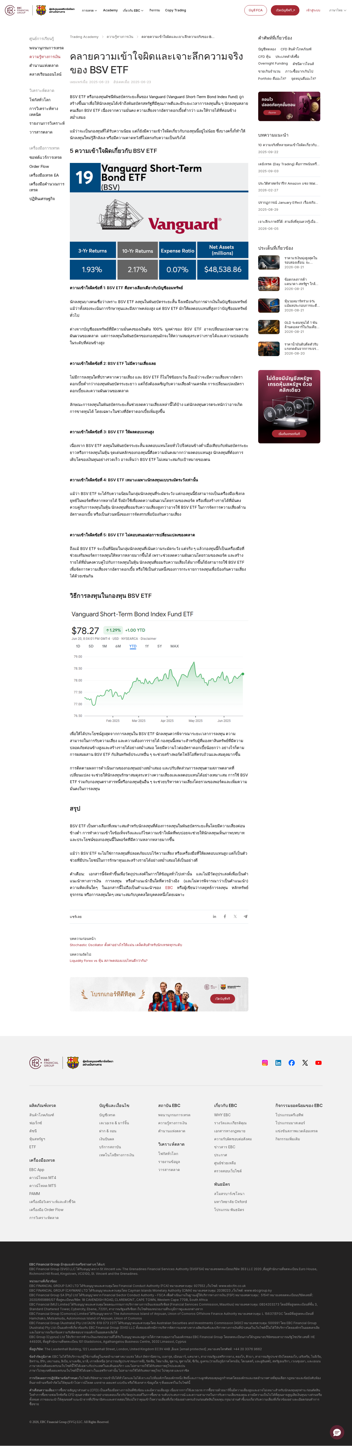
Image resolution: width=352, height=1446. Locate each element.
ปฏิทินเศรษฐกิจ (42, 198)
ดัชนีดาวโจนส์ (303, 64)
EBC (169, 887)
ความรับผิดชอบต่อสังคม (233, 1139)
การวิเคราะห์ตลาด (44, 1217)
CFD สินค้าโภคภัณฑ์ (296, 49)
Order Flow (39, 166)
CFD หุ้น (264, 56)
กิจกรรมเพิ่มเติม (287, 1139)
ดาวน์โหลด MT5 (42, 1185)
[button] (337, 1432)
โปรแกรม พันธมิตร (229, 1209)
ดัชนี (33, 1131)
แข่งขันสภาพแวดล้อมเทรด (296, 1131)
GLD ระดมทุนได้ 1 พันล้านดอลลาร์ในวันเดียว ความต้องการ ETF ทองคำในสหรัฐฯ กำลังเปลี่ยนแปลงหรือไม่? (301, 324)
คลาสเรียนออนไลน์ (45, 74)
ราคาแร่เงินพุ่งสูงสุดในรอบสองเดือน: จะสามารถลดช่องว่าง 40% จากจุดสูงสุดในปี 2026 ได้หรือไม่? (300, 260)
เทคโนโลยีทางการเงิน (116, 1155)
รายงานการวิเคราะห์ (47, 123)
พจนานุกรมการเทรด (46, 47)
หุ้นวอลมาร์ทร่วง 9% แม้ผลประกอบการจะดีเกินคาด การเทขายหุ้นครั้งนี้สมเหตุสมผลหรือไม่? (301, 303)
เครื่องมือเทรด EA (44, 175)
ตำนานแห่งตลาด (43, 65)
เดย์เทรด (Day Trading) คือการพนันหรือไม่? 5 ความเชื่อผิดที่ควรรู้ (289, 164)
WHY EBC (222, 1115)
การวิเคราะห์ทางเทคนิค (43, 111)
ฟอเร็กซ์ (35, 1123)
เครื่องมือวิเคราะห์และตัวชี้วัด (52, 1201)
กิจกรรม (154, 10)
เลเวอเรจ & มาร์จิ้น (114, 1123)
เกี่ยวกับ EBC (131, 10)
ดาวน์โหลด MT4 (42, 1177)
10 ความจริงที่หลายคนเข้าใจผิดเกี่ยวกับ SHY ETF (289, 145)
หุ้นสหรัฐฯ (37, 1139)
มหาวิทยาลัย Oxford (230, 1201)
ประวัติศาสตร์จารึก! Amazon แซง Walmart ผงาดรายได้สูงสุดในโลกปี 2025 (289, 183)
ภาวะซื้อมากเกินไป (299, 71)
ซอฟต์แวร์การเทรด (45, 157)
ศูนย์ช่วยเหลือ (225, 1163)
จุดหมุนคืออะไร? (303, 78)
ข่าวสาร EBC (224, 1147)
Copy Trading (175, 10)
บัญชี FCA (256, 10)
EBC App (36, 1169)
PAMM (34, 1193)
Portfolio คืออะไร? (272, 78)
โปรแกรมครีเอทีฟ (289, 1115)
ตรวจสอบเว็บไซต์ (228, 1171)
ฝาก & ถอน (107, 1131)
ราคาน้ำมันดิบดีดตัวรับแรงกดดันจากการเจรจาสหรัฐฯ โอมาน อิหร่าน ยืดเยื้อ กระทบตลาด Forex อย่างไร (302, 346)
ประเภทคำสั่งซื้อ (287, 56)
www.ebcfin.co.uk (232, 1286)
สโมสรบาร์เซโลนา (229, 1193)
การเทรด (88, 10)
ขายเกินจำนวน (269, 71)
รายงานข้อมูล (169, 1161)
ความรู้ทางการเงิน (44, 56)
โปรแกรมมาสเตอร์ (290, 1123)
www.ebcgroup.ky (258, 1290)
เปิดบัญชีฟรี (284, 10)
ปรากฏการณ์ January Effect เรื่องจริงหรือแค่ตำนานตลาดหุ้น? (289, 202)
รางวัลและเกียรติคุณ (230, 1123)
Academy (110, 10)
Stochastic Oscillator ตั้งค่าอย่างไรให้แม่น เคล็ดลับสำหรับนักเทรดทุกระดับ (126, 945)
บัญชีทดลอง (267, 49)
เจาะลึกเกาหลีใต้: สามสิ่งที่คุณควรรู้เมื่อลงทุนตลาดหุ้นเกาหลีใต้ (289, 221)
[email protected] (193, 1349)
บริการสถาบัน (110, 1147)
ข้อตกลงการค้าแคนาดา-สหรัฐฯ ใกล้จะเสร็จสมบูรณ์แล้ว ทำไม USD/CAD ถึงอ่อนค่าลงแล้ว (301, 281)
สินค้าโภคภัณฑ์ (41, 1115)
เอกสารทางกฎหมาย (229, 1131)
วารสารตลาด (41, 132)
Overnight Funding (273, 63)
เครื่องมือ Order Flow (46, 1209)
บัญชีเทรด (107, 1115)
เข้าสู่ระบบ (313, 10)
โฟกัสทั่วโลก (40, 99)
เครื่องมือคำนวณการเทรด (46, 187)
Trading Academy (84, 37)
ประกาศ (220, 1155)
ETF (32, 1147)
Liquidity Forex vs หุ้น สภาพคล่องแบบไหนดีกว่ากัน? (109, 960)
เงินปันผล (106, 1139)
